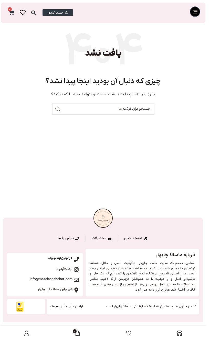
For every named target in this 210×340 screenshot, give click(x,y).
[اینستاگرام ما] (76, 269)
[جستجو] (58, 109)
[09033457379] (76, 259)
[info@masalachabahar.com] (76, 279)
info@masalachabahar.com (51, 279)
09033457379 (60, 259)
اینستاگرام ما (64, 269)
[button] (33, 13)
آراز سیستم (56, 306)
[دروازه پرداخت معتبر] (19, 306)
